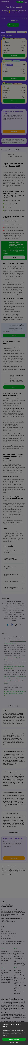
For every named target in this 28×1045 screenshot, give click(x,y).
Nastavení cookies (14, 1042)
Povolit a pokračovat (14, 1039)
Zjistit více (4, 1035)
